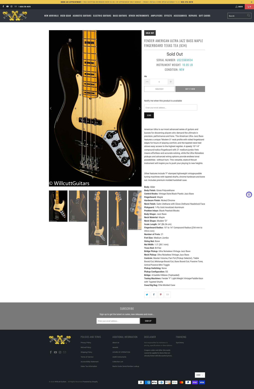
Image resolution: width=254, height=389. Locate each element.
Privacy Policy (86, 343)
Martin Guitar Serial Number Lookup (125, 366)
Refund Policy (86, 347)
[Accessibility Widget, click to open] (249, 194)
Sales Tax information (89, 366)
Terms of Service (87, 357)
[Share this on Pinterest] (161, 295)
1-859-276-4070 (25, 6)
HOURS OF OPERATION (121, 352)
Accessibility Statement (89, 362)
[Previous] (51, 108)
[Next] (139, 108)
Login (240, 6)
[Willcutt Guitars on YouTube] (7, 6)
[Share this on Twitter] (147, 295)
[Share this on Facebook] (154, 295)
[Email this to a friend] (168, 295)
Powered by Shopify (90, 382)
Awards (115, 347)
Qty (145, 76)
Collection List (117, 362)
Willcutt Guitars (60, 382)
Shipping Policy (86, 352)
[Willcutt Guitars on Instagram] (11, 6)
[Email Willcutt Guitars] (15, 6)
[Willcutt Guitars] (15, 16)
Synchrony (180, 343)
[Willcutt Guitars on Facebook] (3, 6)
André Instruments (119, 357)
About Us (115, 343)
